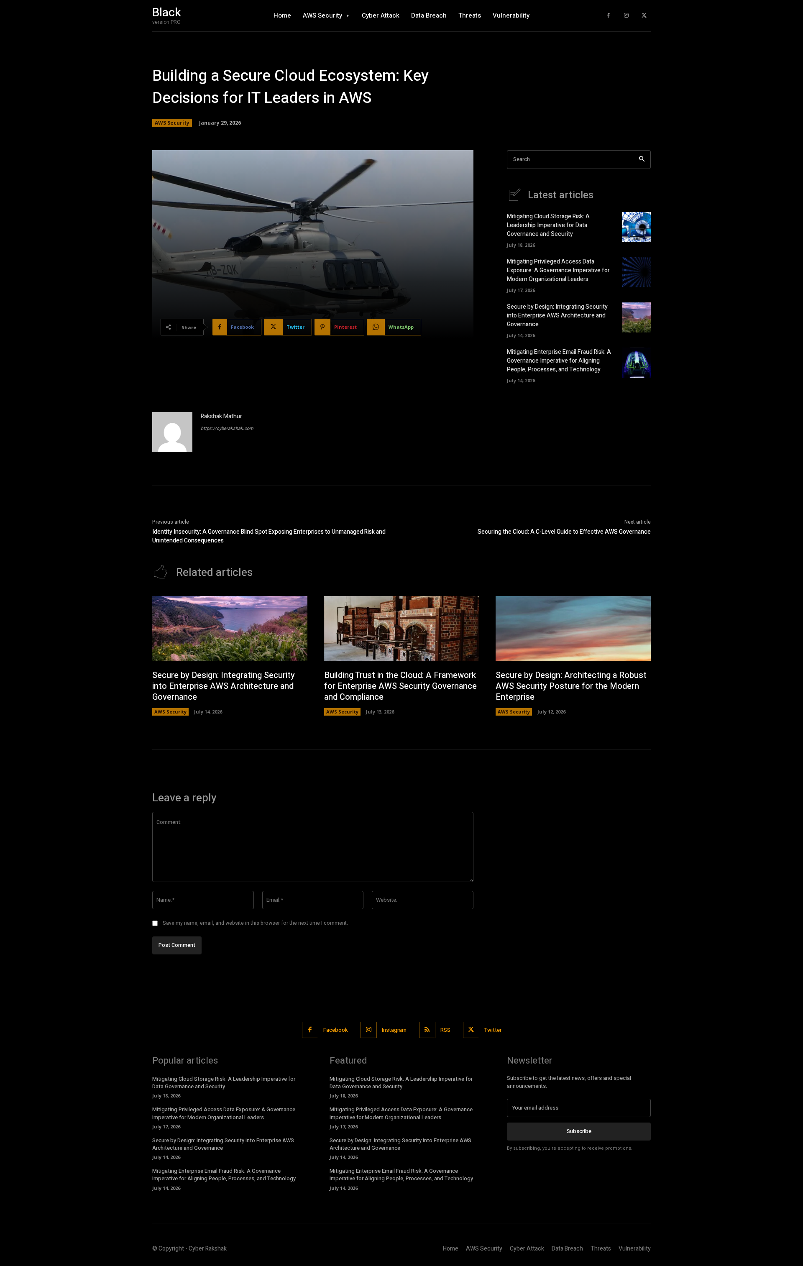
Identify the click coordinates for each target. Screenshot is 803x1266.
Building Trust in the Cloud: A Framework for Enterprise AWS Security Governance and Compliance (400, 686)
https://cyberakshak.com (227, 428)
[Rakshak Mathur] (172, 432)
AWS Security (172, 122)
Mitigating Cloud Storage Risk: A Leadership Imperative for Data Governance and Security (548, 225)
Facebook (335, 1030)
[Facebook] (608, 16)
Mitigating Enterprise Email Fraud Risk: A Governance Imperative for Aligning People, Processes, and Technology (559, 361)
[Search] (642, 159)
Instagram (394, 1030)
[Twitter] (644, 16)
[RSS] (427, 1030)
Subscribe (579, 1131)
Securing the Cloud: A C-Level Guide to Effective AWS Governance (564, 531)
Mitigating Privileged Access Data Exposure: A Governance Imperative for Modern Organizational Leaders (558, 270)
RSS (445, 1030)
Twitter (492, 1030)
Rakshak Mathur (221, 416)
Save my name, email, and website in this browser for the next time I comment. (255, 923)
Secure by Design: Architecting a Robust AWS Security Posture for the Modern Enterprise (571, 686)
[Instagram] (626, 16)
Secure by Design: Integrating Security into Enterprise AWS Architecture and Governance (557, 315)
